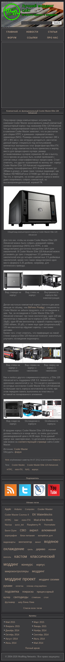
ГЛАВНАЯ (12, 32)
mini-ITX (26, 520)
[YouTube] (54, 490)
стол (46, 597)
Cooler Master (45, 509)
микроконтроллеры (17, 571)
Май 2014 (38, 643)
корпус (40, 564)
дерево (40, 549)
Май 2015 (10, 622)
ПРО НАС (52, 37)
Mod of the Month (43, 519)
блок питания (27, 535)
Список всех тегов (32, 608)
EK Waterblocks (42, 514)
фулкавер (10, 602)
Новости (56, 460)
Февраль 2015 (13, 626)
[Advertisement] (32, 74)
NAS (27, 469)
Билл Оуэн (10, 530)
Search (57, 23)
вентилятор (25, 542)
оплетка (19, 586)
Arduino (18, 509)
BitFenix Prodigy (36, 307)
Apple (8, 509)
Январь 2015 (40, 626)
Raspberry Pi (34, 524)
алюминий (49, 530)
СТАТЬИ (52, 32)
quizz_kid (19, 525)
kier (16, 520)
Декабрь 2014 (12, 630)
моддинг (38, 571)
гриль (30, 549)
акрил (34, 530)
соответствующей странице (32, 442)
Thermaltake (49, 525)
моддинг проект (20, 578)
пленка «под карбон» (37, 586)
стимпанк (36, 597)
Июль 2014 (39, 639)
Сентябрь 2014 (41, 634)
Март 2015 (39, 622)
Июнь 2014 (11, 643)
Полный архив (32, 648)
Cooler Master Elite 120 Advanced (42, 465)
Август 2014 (12, 639)
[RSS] (11, 490)
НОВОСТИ (32, 32)
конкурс (27, 564)
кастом (20, 556)
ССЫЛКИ (32, 37)
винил (38, 542)
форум (18, 452)
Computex (29, 509)
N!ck (7, 460)
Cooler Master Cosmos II (17, 514)
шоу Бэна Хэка (26, 602)
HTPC (8, 520)
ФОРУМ (12, 37)
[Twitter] (25, 490)
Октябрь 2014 (12, 634)
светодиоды (21, 597)
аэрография (11, 535)
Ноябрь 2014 (40, 630)
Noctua (8, 524)
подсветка (12, 591)
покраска (28, 591)
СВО (23, 530)
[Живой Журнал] (40, 490)
